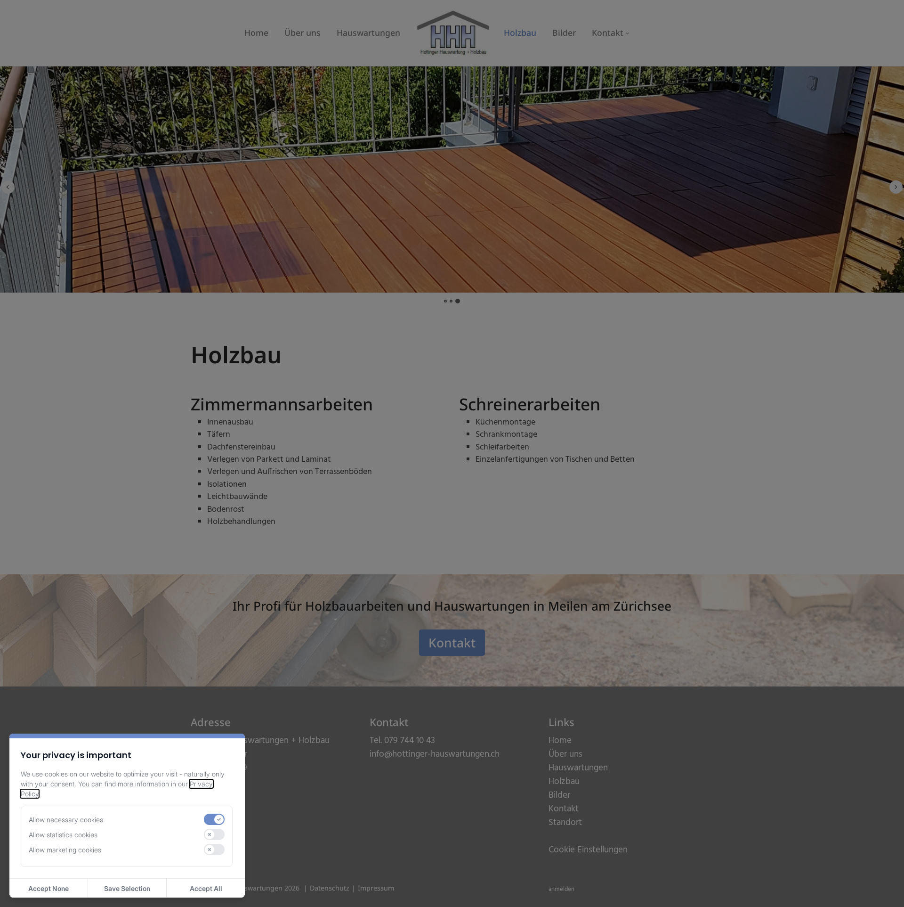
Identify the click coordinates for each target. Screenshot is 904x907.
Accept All (206, 888)
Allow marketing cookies (65, 850)
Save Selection (127, 888)
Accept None (48, 888)
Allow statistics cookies (63, 835)
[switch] (214, 819)
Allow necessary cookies (66, 820)
